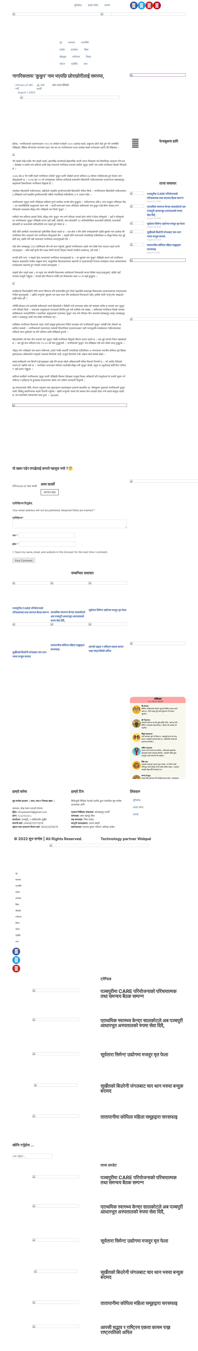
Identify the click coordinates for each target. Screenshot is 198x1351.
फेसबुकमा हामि (168, 141)
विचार (88, 56)
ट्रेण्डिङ (106, 979)
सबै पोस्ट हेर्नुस (50, 492)
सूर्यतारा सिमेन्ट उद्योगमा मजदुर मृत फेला (107, 610)
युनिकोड (78, 5)
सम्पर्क (107, 5)
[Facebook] (134, 5)
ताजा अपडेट (109, 1165)
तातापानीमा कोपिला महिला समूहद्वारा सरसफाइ (139, 1117)
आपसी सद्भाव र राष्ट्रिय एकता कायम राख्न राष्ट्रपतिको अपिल (135, 1329)
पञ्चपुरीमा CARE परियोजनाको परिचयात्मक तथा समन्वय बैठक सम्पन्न (139, 993)
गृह (61, 42)
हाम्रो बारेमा (93, 5)
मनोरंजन (76, 56)
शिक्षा (86, 49)
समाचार (71, 42)
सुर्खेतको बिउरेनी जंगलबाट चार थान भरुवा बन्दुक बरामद (142, 1088)
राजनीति (85, 42)
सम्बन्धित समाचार (82, 573)
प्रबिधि (74, 63)
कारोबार (74, 49)
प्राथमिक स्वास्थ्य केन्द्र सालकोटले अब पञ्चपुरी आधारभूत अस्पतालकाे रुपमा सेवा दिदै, (68, 616)
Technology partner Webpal (126, 839)
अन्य (85, 63)
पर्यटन (62, 63)
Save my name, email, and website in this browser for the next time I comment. (61, 552)
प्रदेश (62, 49)
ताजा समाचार (167, 183)
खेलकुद (63, 56)
